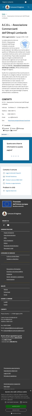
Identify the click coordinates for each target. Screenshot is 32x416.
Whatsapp (21, 128)
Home (3, 14)
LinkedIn (14, 130)
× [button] (30, 390)
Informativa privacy (9, 389)
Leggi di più (10, 399)
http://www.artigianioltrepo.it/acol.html (19, 120)
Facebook (6, 128)
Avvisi (5, 295)
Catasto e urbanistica (12, 259)
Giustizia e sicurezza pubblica (15, 272)
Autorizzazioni (11, 279)
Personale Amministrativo (11, 246)
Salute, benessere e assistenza (15, 277)
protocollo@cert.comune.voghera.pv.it (14, 331)
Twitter (14, 128)
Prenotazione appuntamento (12, 368)
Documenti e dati (8, 248)
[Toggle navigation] (3, 7)
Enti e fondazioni (8, 241)
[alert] (16, 402)
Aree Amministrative (9, 235)
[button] (16, 413)
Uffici (5, 238)
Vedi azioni (4, 134)
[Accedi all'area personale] (25, 2)
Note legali (7, 387)
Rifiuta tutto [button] (16, 410)
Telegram (7, 130)
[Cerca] (29, 7)
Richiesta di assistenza (10, 376)
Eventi (5, 305)
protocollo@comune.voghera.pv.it (14, 328)
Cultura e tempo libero (13, 256)
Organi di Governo (9, 233)
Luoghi (6, 302)
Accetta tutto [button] (16, 406)
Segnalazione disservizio (10, 371)
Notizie (6, 289)
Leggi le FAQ (7, 373)
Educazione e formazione (13, 269)
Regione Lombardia (7, 2)
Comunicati (7, 292)
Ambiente (9, 274)
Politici (6, 243)
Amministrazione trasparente (12, 384)
